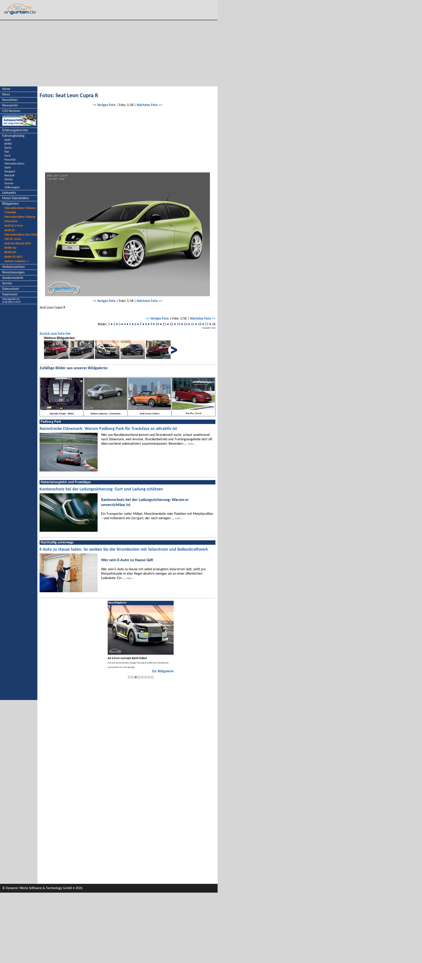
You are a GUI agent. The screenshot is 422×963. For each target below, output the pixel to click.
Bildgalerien (10, 204)
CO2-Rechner (11, 111)
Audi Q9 (9, 230)
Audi (7, 140)
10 (157, 324)
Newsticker (10, 100)
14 (185, 324)
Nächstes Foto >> (149, 105)
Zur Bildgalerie (163, 671)
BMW (8, 144)
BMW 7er (10, 248)
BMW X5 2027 (13, 257)
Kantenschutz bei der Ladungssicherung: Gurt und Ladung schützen (101, 489)
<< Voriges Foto (104, 105)
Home (6, 89)
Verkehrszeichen (13, 267)
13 (178, 324)
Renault (9, 175)
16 (199, 324)
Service (7, 283)
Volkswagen (12, 187)
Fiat (6, 151)
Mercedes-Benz (14, 163)
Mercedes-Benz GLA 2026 (20, 234)
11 (164, 324)
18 (213, 324)
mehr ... (192, 444)
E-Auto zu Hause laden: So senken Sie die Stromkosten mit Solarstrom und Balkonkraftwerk (124, 549)
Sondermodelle (12, 278)
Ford (7, 155)
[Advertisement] (109, 53)
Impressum (9, 294)
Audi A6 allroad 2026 (17, 243)
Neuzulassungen (13, 272)
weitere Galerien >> (16, 261)
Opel (7, 167)
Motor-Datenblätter (15, 198)
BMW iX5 (10, 252)
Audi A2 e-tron (13, 225)
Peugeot (9, 171)
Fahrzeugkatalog (13, 136)
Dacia (7, 148)
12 (171, 324)
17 (206, 324)
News (6, 94)
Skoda (8, 179)
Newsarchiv (10, 105)
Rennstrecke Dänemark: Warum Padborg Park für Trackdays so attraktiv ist (108, 429)
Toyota (8, 183)
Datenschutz (10, 289)
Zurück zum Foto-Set (55, 334)
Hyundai (9, 159)
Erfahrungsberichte (15, 130)
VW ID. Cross (12, 239)
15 (192, 324)
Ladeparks (9, 193)
